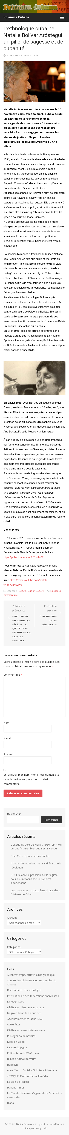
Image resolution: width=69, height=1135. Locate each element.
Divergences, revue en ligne (24, 990)
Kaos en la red (16, 1041)
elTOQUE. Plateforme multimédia (27, 1076)
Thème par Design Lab (34, 1128)
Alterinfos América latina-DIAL (25, 1018)
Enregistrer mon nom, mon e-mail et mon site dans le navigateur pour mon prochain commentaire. (31, 779)
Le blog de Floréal (18, 1081)
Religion (31, 590)
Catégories (14, 947)
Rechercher (14, 813)
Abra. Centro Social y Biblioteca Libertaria (32, 1070)
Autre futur (13, 1024)
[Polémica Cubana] (34, 6)
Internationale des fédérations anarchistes (33, 996)
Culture (22, 590)
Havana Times (16, 1087)
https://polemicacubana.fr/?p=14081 (24, 557)
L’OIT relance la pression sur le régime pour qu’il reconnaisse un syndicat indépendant (34, 879)
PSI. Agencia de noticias (21, 1036)
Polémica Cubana (16, 17)
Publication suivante (48, 615)
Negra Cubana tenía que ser (24, 1013)
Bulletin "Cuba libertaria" (21, 1058)
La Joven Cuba (15, 1001)
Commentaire (13, 674)
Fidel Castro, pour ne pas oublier (30, 856)
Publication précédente (21, 623)
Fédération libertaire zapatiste (25, 1007)
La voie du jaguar (17, 1047)
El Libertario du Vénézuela (23, 1053)
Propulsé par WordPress (48, 1124)
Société (40, 590)
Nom (6, 722)
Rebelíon (12, 1064)
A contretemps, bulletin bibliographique (31, 974)
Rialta (10, 1103)
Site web (9, 754)
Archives (12, 917)
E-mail (7, 738)
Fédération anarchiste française (26, 1030)
